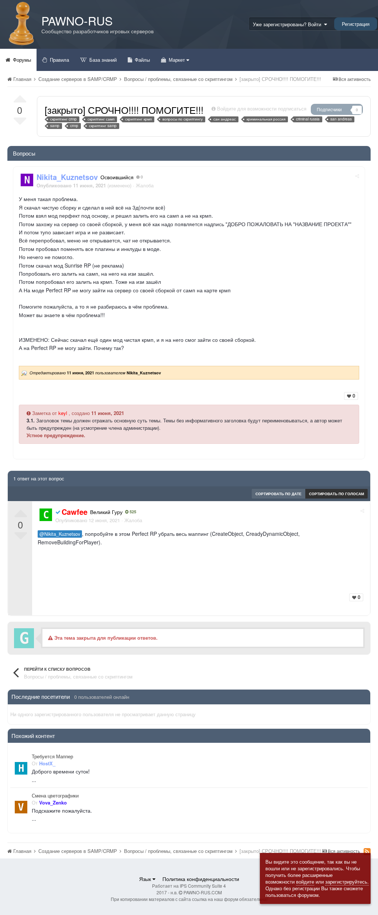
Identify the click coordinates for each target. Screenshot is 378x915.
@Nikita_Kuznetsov (59, 534)
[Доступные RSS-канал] (367, 851)
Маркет (176, 59)
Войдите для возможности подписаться (261, 108)
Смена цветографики (55, 795)
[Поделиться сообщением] (357, 175)
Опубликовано (87, 520)
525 (132, 511)
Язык (145, 878)
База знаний (102, 59)
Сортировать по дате (278, 493)
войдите (305, 881)
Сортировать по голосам (336, 493)
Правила (58, 59)
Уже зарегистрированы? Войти (288, 24)
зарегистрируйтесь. (347, 881)
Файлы (141, 59)
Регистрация (356, 23)
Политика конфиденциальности (200, 878)
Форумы (21, 59)
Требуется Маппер (52, 756)
